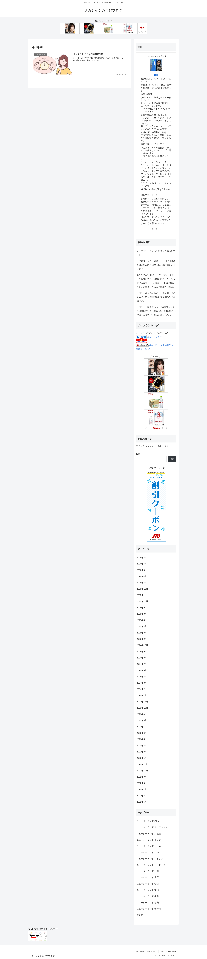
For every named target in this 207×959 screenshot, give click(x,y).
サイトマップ (152, 952)
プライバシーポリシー (168, 952)
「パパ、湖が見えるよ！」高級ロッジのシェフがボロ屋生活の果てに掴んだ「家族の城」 (156, 297)
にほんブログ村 (154, 337)
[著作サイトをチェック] (152, 228)
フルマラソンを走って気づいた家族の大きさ (156, 253)
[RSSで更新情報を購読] (159, 228)
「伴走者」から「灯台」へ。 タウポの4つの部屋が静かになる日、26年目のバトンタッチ (156, 265)
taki (156, 75)
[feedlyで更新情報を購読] (156, 228)
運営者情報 (140, 952)
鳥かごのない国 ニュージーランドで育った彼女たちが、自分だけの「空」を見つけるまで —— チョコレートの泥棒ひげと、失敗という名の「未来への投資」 (156, 281)
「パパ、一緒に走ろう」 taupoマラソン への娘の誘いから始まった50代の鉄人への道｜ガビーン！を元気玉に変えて (156, 311)
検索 (138, 454)
